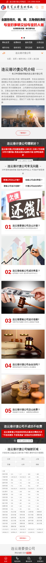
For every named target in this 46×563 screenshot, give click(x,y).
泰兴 (29, 509)
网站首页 (5, 42)
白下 (21, 474)
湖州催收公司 (5, 532)
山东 (23, 464)
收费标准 (17, 42)
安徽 (8, 464)
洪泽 (21, 497)
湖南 (37, 464)
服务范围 (28, 42)
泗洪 (29, 500)
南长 (38, 477)
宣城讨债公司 (23, 529)
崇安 (29, 477)
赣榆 (38, 491)
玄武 (12, 474)
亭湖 (12, 494)
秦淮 (29, 474)
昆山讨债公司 (31, 488)
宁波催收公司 (40, 532)
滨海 (38, 494)
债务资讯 (17, 48)
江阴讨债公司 (14, 477)
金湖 (29, 497)
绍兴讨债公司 (14, 529)
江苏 (29, 59)
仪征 (21, 482)
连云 (12, 491)
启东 (29, 506)
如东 (21, 506)
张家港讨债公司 (23, 489)
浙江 (23, 459)
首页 (15, 59)
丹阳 (12, 503)
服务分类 (40, 48)
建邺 (38, 474)
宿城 (38, 500)
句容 (29, 503)
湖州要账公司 (14, 532)
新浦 (21, 491)
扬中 (21, 503)
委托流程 (28, 48)
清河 (38, 497)
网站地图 (18, 553)
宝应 (12, 482)
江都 (38, 482)
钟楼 (38, 480)
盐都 (21, 494)
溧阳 (12, 480)
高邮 (29, 482)
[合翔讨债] (18, 7)
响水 (29, 494)
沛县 (21, 485)
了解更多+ (23, 133)
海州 (29, 491)
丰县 (12, 485)
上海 (37, 459)
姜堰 (38, 509)
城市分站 (5, 48)
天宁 (29, 480)
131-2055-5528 (25, 161)
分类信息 (40, 42)
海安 (12, 506)
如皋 (38, 506)
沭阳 (12, 500)
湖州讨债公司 (23, 532)
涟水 (12, 497)
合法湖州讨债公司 (31, 532)
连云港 (36, 59)
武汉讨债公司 (5, 529)
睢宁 (38, 485)
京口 (38, 503)
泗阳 (21, 500)
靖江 (21, 509)
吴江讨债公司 (40, 488)
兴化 (12, 509)
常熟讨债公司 (14, 488)
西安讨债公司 (31, 529)
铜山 (29, 485)
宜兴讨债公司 (23, 477)
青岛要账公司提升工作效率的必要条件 (40, 529)
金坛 (21, 480)
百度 (24, 553)
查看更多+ (23, 538)
